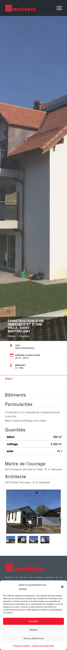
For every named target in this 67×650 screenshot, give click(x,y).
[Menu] (57, 8)
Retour (8, 378)
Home (11, 336)
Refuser (33, 629)
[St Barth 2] (33, 539)
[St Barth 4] (33, 511)
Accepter (33, 621)
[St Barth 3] (22, 539)
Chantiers (24, 336)
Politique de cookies (21, 645)
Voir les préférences (33, 638)
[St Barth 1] (45, 539)
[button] (62, 586)
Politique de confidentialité (43, 645)
